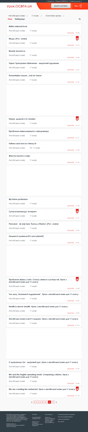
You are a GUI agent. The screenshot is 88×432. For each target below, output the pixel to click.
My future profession (18, 199)
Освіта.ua (51, 1)
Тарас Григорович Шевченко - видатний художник (34, 63)
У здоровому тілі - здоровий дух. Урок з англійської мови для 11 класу (43, 362)
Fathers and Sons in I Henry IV (22, 143)
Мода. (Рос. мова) (18, 39)
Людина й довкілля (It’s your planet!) (26, 236)
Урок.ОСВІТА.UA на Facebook (37, 425)
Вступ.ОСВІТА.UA (49, 422)
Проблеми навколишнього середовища (29, 131)
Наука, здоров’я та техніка (22, 119)
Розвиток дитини (75, 1)
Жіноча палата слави (19, 156)
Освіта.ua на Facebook (35, 422)
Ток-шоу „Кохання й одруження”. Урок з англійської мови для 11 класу (43, 294)
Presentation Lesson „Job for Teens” (25, 75)
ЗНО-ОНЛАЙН (48, 421)
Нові (10, 19)
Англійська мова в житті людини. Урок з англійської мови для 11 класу (43, 319)
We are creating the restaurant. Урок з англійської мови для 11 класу (42, 389)
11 (31, 30)
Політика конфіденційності (65, 416)
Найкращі (20, 19)
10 (31, 148)
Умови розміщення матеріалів (66, 414)
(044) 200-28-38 (36, 417)
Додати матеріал (61, 6)
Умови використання (63, 419)
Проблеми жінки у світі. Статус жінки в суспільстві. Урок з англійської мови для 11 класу (38, 280)
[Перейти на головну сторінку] (19, 6)
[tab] (17, 16)
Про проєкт (61, 421)
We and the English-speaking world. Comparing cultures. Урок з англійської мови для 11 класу (39, 375)
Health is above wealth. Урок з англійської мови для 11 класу (38, 306)
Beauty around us (17, 51)
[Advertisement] (44, 100)
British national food (18, 26)
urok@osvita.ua (36, 418)
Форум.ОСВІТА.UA (62, 1)
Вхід (76, 6)
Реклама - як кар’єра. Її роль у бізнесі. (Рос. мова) (33, 224)
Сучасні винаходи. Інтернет (23, 211)
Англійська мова (17, 30)
